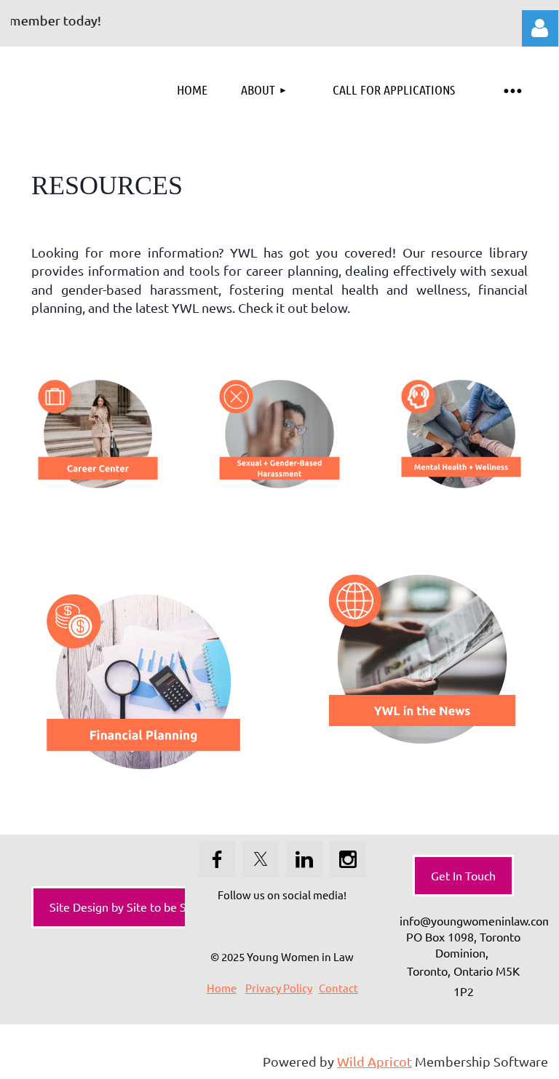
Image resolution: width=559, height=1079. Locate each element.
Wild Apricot (374, 1061)
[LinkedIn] (304, 859)
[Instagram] (348, 859)
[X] (260, 859)
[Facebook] (217, 859)
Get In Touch (463, 875)
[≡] (512, 90)
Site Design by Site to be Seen (127, 906)
